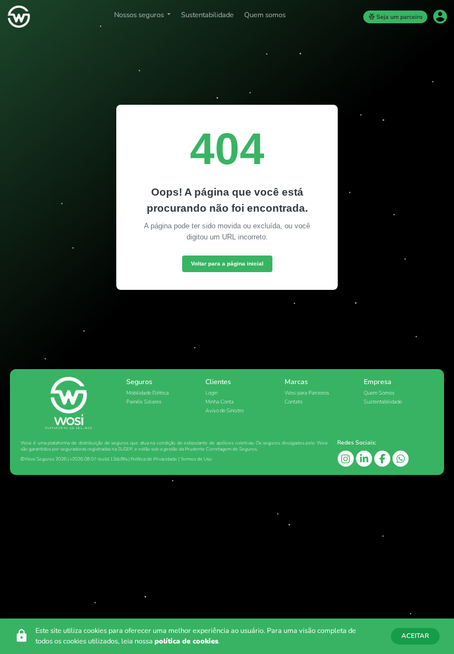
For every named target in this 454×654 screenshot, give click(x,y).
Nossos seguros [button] (140, 15)
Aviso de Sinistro (224, 410)
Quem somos (265, 15)
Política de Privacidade (154, 459)
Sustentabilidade (207, 15)
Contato (293, 401)
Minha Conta (219, 401)
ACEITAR (415, 635)
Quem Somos (379, 392)
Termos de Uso (196, 459)
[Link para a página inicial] (18, 16)
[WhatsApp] (401, 458)
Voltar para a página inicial (227, 263)
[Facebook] (383, 458)
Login (211, 392)
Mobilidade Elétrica (147, 392)
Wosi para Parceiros (307, 392)
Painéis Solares (144, 401)
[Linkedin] (365, 458)
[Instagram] (346, 457)
